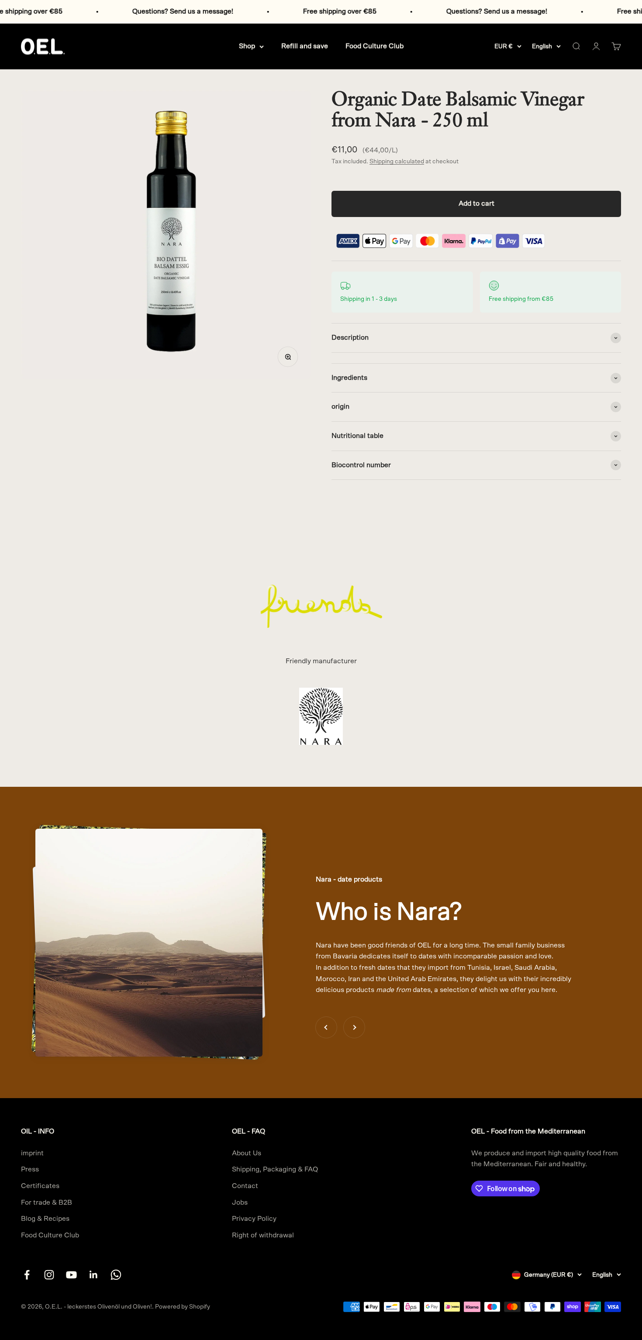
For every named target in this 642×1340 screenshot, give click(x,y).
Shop (247, 45)
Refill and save (304, 45)
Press (30, 1169)
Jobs (240, 1202)
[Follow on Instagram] (49, 1275)
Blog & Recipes (45, 1218)
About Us (246, 1153)
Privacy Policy (254, 1218)
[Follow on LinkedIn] (94, 1275)
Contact (245, 1185)
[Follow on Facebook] (27, 1275)
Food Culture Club (374, 45)
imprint (32, 1153)
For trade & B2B (46, 1202)
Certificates (40, 1185)
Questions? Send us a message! (146, 11)
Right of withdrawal (263, 1235)
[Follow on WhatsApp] (116, 1275)
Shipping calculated (396, 161)
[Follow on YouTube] (71, 1275)
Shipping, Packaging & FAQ (275, 1169)
